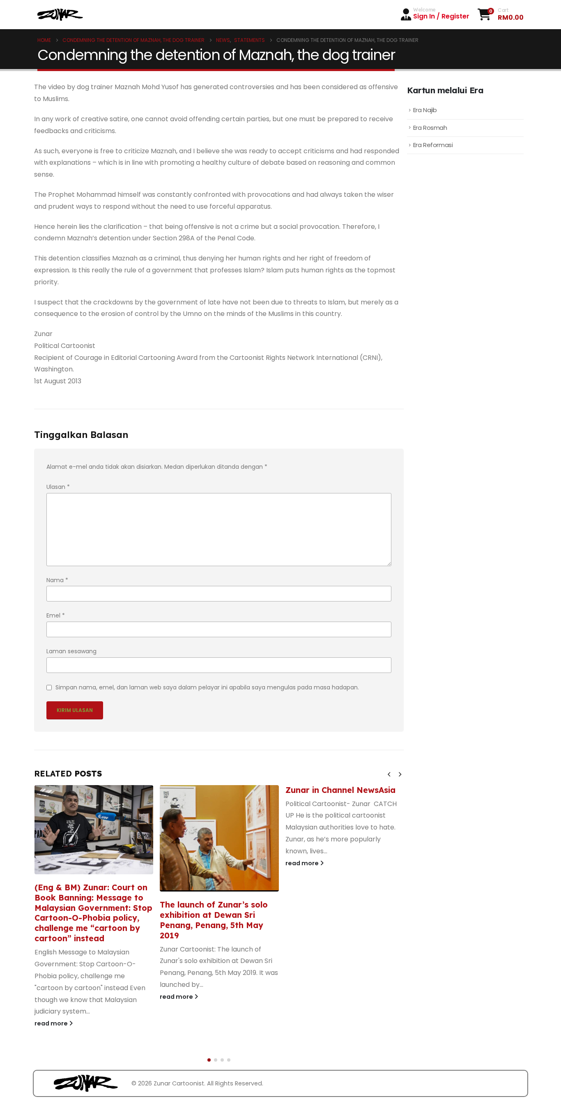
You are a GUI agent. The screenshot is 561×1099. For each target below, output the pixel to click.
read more (51, 1023)
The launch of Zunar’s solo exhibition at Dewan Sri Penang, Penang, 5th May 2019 (214, 920)
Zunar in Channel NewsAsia (340, 790)
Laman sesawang (71, 651)
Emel (55, 615)
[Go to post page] (93, 829)
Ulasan (58, 487)
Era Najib (425, 110)
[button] (389, 774)
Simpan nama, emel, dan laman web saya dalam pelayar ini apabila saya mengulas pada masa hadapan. (207, 687)
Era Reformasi (433, 145)
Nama (57, 580)
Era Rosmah (430, 127)
